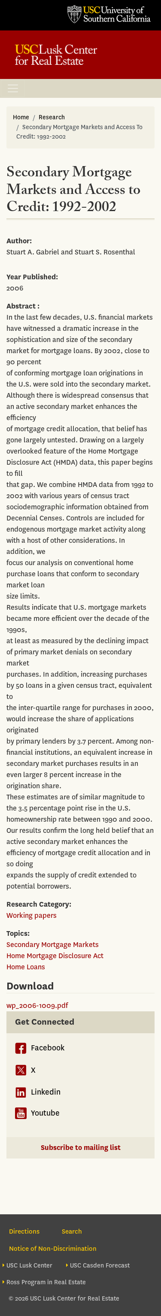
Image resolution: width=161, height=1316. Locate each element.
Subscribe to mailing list (81, 1147)
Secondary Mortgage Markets (52, 944)
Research (52, 117)
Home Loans (25, 966)
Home (21, 117)
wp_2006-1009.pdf (37, 1005)
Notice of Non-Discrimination (53, 1248)
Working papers (31, 915)
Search (72, 1231)
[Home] (56, 55)
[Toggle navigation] (13, 88)
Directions (24, 1231)
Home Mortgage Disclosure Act (54, 955)
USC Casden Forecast (100, 1266)
